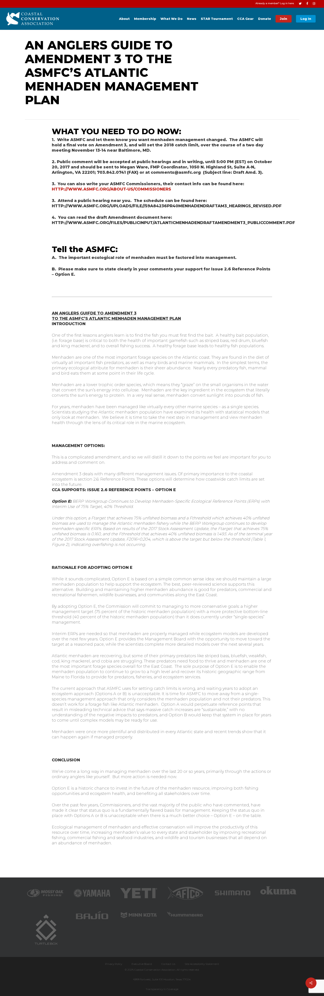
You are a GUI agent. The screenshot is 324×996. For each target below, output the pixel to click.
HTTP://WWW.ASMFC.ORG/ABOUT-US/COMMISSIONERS (111, 189)
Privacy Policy (113, 964)
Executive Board (142, 964)
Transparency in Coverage (162, 989)
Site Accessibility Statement (202, 964)
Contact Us (168, 964)
